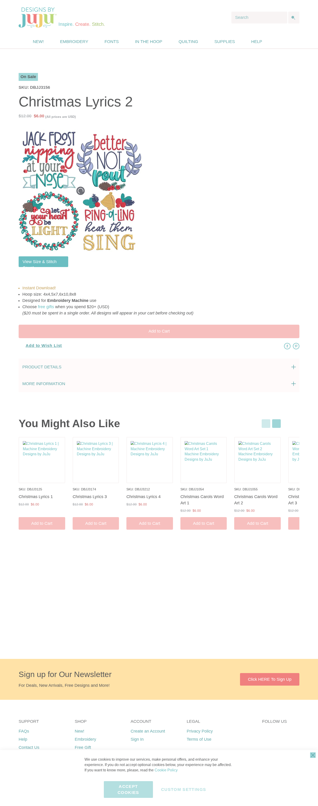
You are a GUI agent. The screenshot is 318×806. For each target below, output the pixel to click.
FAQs (24, 731)
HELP (256, 41)
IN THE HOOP (148, 41)
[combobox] (259, 17)
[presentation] (276, 423)
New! (79, 731)
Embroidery (85, 739)
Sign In (137, 739)
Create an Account (148, 731)
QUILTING (188, 41)
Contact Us (29, 747)
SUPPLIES (224, 41)
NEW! (38, 41)
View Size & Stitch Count (40, 263)
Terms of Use (199, 739)
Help (23, 739)
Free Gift (83, 747)
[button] (285, 41)
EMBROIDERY (74, 41)
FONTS (112, 41)
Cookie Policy (166, 770)
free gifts (46, 306)
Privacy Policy (200, 731)
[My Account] (276, 41)
